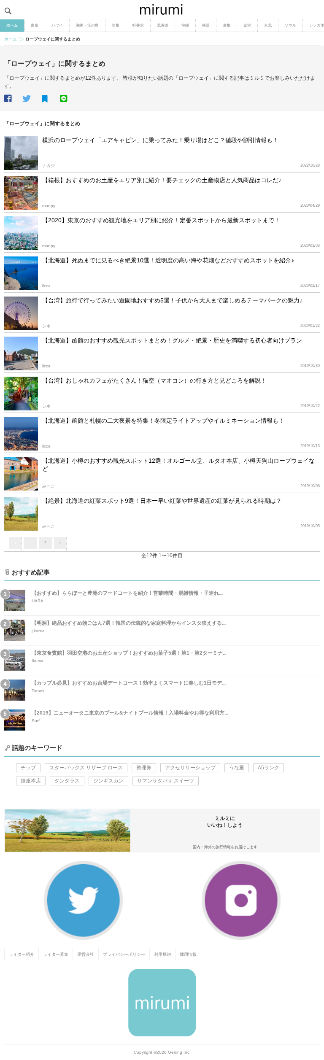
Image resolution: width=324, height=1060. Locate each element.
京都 (226, 25)
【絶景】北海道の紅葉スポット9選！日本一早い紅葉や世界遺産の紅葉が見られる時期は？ (162, 500)
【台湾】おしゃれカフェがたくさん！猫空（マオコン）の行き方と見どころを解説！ (154, 380)
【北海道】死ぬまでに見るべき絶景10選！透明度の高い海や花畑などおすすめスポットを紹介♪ (168, 260)
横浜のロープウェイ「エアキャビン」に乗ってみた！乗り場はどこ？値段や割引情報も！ (160, 140)
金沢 (247, 25)
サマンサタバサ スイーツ (165, 781)
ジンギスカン (108, 781)
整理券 (143, 768)
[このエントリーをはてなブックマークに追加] (50, 99)
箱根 (115, 25)
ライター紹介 (21, 954)
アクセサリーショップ (190, 768)
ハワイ (57, 25)
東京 (34, 25)
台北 (268, 25)
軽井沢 (138, 25)
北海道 (162, 25)
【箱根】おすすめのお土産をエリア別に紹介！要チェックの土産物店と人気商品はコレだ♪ (161, 180)
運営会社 (85, 954)
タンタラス (67, 781)
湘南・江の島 (87, 25)
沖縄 (185, 25)
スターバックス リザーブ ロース (86, 768)
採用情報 (188, 954)
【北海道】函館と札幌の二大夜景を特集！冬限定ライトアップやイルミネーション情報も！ (163, 420)
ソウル (290, 25)
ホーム (12, 25)
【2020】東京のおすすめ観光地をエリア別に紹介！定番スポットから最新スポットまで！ (161, 220)
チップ (28, 768)
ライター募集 (55, 954)
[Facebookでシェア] (12, 98)
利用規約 (162, 954)
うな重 (236, 768)
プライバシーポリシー (124, 954)
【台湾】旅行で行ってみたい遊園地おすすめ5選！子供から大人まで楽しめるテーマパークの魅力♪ (172, 300)
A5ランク (268, 768)
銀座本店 (31, 781)
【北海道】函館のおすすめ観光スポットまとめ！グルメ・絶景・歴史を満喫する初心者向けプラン (172, 340)
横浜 (206, 25)
